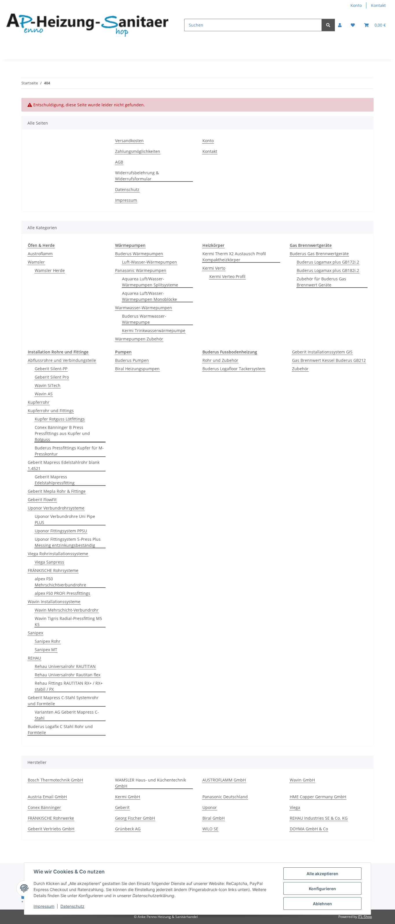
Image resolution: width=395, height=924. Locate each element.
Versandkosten (129, 140)
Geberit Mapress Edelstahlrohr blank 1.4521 (63, 465)
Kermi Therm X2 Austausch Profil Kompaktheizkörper (234, 256)
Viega (295, 807)
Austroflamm (40, 253)
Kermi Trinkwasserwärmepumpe (153, 330)
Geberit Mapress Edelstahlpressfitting (55, 480)
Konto (356, 5)
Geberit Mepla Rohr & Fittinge (57, 491)
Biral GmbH (213, 818)
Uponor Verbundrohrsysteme (56, 508)
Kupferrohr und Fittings (51, 410)
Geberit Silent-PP (51, 368)
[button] (339, 25)
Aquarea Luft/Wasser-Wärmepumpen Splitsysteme (150, 282)
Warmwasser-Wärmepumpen (143, 307)
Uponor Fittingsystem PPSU (61, 531)
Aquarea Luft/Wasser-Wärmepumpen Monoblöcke (149, 296)
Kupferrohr (38, 402)
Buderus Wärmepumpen (139, 253)
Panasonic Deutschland (225, 796)
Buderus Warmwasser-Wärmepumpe (144, 319)
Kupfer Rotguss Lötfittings (60, 419)
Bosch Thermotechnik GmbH (55, 780)
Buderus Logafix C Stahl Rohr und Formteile (60, 729)
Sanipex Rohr (47, 641)
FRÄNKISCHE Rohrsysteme (53, 570)
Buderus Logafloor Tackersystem (233, 368)
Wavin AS (44, 394)
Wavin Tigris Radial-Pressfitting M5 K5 (68, 621)
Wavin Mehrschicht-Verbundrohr (67, 610)
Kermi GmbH (127, 796)
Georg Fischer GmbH (135, 818)
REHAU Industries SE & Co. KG (319, 818)
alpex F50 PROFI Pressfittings (62, 593)
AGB (119, 162)
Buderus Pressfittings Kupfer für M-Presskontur (69, 451)
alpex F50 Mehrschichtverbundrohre (60, 582)
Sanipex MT (46, 649)
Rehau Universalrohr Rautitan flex (67, 674)
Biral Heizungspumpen (137, 368)
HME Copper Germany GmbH (318, 796)
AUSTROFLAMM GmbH (224, 780)
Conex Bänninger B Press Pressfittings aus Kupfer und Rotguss (62, 433)
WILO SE (210, 829)
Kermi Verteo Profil (227, 276)
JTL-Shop (365, 916)
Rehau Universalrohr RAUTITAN (65, 666)
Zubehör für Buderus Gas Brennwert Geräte (321, 282)
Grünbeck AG (128, 829)
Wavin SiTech (47, 385)
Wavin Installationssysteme (54, 601)
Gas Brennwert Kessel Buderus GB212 (329, 360)
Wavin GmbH (302, 780)
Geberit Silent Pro (52, 377)
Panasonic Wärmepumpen (140, 270)
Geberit (122, 807)
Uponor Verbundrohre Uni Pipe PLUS (65, 519)
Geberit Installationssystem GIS (322, 352)
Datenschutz (72, 906)
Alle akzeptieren (322, 873)
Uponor (209, 807)
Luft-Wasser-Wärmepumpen (149, 262)
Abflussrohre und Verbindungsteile (62, 360)
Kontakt (378, 5)
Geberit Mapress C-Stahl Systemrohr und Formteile (63, 700)
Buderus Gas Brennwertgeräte (319, 253)
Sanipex (35, 633)
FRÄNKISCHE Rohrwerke (51, 818)
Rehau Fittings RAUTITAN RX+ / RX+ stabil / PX (69, 686)
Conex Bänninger (44, 807)
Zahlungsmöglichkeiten (137, 151)
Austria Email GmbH (47, 796)
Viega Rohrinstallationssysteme (58, 553)
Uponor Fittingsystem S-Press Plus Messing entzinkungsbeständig (68, 542)
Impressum (44, 906)
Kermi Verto (213, 268)
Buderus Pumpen (132, 360)
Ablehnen (322, 903)
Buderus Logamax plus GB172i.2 (328, 262)
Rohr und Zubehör (220, 360)
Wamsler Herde (50, 270)
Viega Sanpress (49, 562)
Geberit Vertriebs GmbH (51, 829)
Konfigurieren (322, 888)
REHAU (34, 658)
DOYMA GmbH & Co (309, 829)
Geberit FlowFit (42, 499)
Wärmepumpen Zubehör (139, 339)
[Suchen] (328, 25)
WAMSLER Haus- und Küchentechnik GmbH (150, 783)
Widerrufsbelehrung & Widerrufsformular (137, 176)
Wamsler (36, 262)
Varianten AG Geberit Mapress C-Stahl (67, 715)
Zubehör (300, 368)
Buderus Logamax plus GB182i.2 (328, 270)
